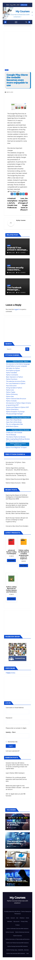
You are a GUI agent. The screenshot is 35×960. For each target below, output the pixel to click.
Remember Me (12, 742)
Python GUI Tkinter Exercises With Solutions (17, 943)
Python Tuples (10, 392)
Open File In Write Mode (14, 422)
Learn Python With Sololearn (15, 773)
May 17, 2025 (12, 846)
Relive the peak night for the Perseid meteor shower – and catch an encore (17, 787)
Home (7, 918)
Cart (17, 918)
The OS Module (11, 435)
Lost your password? (12, 751)
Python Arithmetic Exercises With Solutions (17, 928)
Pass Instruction (11, 386)
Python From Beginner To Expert (16, 447)
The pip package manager (14, 414)
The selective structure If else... (16, 381)
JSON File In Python (12, 426)
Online (10, 673)
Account (13, 918)
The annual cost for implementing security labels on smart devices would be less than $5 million (17, 505)
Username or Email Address (15, 708)
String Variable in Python (14, 388)
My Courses (22, 11)
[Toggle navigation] (16, 22)
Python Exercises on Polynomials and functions (17, 939)
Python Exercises (17, 935)
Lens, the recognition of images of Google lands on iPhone (23, 204)
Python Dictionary (12, 394)
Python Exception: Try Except (15, 412)
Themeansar (17, 913)
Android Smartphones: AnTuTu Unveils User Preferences (12, 203)
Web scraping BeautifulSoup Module (18, 439)
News (6, 70)
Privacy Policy (24, 921)
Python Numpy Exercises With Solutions (17, 946)
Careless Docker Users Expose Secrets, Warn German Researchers (17, 512)
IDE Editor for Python (13, 368)
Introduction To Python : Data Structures (15, 463)
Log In (11, 746)
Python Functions (11, 379)
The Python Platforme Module (15, 437)
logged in (17, 309)
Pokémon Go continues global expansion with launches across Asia (16, 779)
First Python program (13, 370)
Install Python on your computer (16, 366)
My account (16, 921)
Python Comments (12, 375)
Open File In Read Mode (13, 420)
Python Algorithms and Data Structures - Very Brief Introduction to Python (17, 469)
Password (9, 718)
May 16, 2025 (12, 865)
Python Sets (10, 396)
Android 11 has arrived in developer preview (17, 249)
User (27, 953)
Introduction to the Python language (18, 364)
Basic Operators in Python (14, 377)
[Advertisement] (17, 48)
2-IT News (9, 820)
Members (9, 921)
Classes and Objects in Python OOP (17, 407)
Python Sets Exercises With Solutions (15, 953)
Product (17, 925)
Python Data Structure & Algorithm (17, 479)
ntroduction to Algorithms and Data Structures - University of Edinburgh (16, 474)
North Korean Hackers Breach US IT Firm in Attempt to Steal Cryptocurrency (17, 520)
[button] (26, 22)
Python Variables (11, 373)
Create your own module (14, 432)
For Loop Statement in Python (15, 383)
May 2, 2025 (12, 883)
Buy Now (11, 560)
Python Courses (10, 932)
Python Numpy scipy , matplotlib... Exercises (17, 950)
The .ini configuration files (14, 424)
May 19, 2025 (12, 827)
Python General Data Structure (16, 399)
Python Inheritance (12, 409)
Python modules (11, 401)
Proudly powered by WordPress (12, 911)
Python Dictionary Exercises (22, 932)
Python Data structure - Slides (15, 483)
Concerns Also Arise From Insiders (17, 526)
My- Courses (21, 220)
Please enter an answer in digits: (16, 728)
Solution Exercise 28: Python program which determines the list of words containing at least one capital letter (17, 765)
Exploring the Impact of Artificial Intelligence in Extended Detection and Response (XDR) (17, 497)
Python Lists (10, 390)
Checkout (22, 918)
